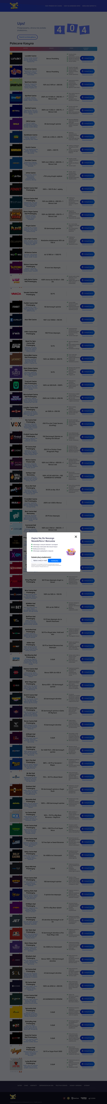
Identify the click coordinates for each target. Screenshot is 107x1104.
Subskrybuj (54, 561)
